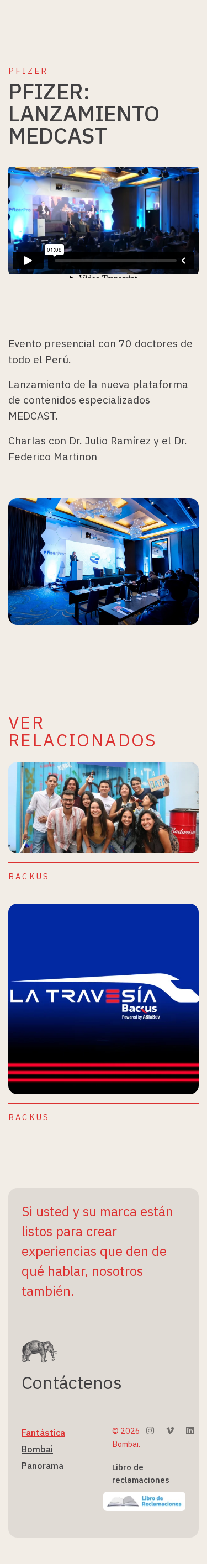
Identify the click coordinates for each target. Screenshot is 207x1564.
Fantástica (43, 1432)
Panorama (42, 1465)
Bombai (37, 1449)
